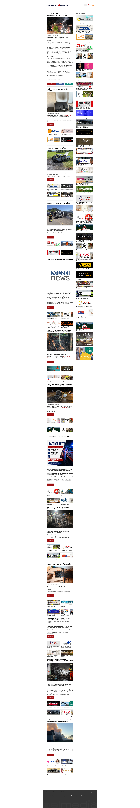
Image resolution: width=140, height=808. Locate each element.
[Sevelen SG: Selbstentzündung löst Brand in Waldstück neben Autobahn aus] (60, 622)
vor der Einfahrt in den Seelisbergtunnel (60, 689)
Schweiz (53, 10)
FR (64, 10)
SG (77, 10)
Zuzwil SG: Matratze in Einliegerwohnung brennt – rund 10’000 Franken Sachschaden (59, 563)
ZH (90, 10)
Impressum (49, 791)
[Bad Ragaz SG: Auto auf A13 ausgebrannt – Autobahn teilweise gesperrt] (60, 519)
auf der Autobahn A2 (59, 686)
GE (65, 10)
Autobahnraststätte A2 (62, 407)
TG (83, 10)
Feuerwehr (49, 10)
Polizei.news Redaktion (55, 35)
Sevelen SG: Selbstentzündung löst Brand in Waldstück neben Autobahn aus (59, 619)
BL (61, 10)
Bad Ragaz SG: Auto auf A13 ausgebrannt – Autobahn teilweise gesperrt (59, 508)
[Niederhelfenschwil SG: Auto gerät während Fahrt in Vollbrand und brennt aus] (60, 160)
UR (86, 10)
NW (74, 10)
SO (80, 10)
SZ (82, 10)
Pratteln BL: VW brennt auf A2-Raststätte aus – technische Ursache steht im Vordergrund (60, 385)
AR (57, 10)
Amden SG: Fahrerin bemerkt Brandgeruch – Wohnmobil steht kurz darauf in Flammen (59, 202)
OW (76, 10)
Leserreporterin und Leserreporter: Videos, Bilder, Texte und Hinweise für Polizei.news (59, 437)
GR (68, 10)
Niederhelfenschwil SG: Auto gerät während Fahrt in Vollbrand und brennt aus (59, 147)
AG (56, 10)
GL (67, 10)
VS (89, 10)
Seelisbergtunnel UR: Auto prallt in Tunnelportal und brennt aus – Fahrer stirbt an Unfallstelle (60, 660)
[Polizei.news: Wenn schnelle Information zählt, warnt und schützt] (60, 276)
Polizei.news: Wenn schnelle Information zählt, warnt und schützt (60, 260)
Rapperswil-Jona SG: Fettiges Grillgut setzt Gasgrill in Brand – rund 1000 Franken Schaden (59, 89)
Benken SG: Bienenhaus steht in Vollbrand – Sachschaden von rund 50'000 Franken (59, 720)
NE (72, 10)
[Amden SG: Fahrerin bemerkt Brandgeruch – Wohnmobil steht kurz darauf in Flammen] (60, 215)
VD (87, 10)
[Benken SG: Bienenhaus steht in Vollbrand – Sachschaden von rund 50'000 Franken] (60, 732)
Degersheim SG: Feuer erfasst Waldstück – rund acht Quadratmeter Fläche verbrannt (59, 331)
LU (71, 10)
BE (60, 10)
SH (79, 10)
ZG (92, 10)
